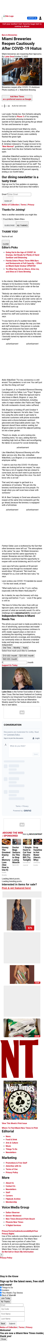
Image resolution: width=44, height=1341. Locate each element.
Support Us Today (9, 665)
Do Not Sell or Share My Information (18, 1252)
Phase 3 (20, 116)
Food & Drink (11, 1139)
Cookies (17, 1231)
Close (3, 1339)
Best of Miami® (9, 1295)
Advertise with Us (13, 1166)
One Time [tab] (7, 648)
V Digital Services (13, 1225)
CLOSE (6, 244)
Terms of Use (12, 1169)
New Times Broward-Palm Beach (20, 1219)
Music (8, 1146)
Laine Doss (9, 56)
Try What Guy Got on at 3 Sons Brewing (22, 270)
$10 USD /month (10, 656)
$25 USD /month (26, 656)
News (8, 1136)
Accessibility (26, 1231)
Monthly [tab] (16, 648)
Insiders (5, 1290)
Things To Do (11, 1149)
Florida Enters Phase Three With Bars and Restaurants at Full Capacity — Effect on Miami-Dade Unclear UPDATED (24, 263)
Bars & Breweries (9, 35)
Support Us (32, 18)
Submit (12, 1323)
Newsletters (11, 1152)
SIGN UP (8, 201)
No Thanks (5, 1301)
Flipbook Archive (13, 1199)
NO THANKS (22, 225)
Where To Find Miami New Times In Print (20, 1128)
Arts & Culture (12, 1143)
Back (3, 1323)
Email (5, 194)
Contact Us (10, 1186)
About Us (10, 1183)
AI (33, 1231)
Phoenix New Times (14, 1222)
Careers (9, 1195)
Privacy (31, 205)
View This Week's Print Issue (14, 1123)
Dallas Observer (13, 1212)
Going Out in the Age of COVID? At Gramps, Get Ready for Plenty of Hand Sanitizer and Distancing (22, 255)
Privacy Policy (12, 1172)
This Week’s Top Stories (12, 1293)
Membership (11, 1202)
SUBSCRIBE (9, 225)
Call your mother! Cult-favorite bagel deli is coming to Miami (22, 25)
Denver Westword (13, 1216)
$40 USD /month (10, 659)
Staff (8, 1192)
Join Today (5, 1298)
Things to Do (7, 1287)
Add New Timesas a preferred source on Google (17, 97)
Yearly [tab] (25, 648)
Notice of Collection (10, 205)
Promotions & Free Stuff (16, 1163)
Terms (23, 205)
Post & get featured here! (16, 888)
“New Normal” (8, 146)
